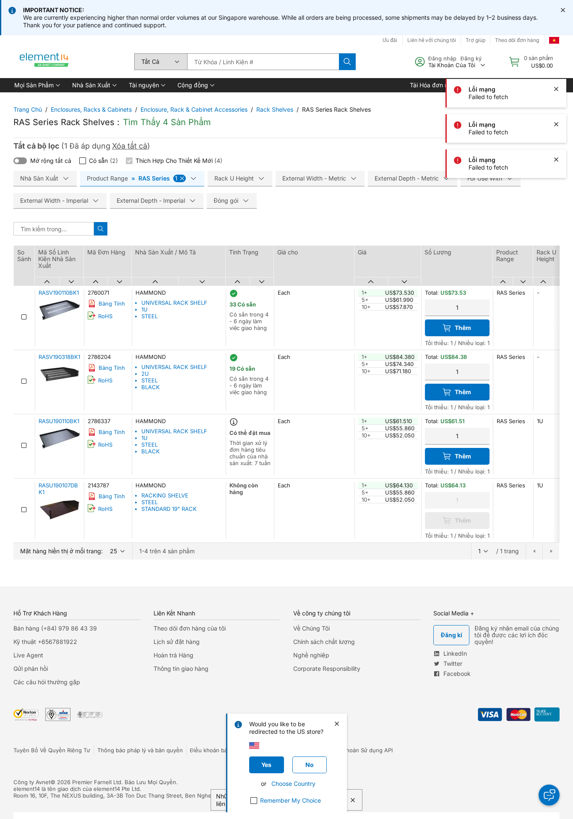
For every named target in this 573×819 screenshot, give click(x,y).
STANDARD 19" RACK (169, 508)
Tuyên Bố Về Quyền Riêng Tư (51, 750)
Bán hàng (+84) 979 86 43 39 (55, 628)
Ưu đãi (390, 40)
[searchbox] (263, 61)
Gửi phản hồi (30, 668)
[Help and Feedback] (549, 795)
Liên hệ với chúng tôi (431, 40)
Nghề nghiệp (311, 655)
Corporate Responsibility (326, 668)
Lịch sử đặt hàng (177, 641)
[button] (36, 85)
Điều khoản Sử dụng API (361, 750)
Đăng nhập (442, 58)
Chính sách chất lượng (324, 641)
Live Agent (28, 655)
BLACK (150, 387)
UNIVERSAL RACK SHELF (174, 302)
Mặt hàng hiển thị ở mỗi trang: (61, 551)
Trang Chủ (27, 109)
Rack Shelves (274, 109)
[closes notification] (563, 10)
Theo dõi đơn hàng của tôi (190, 628)
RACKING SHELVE (164, 495)
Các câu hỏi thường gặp (46, 682)
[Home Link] (44, 61)
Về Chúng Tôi (311, 628)
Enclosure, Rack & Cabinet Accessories (194, 109)
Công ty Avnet (31, 782)
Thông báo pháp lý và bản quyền (140, 750)
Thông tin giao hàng (181, 668)
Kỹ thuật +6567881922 (45, 641)
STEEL (149, 316)
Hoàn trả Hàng (173, 655)
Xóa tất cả (129, 145)
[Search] (347, 61)
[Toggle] (20, 160)
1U (144, 309)
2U (145, 373)
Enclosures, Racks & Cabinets (91, 109)
